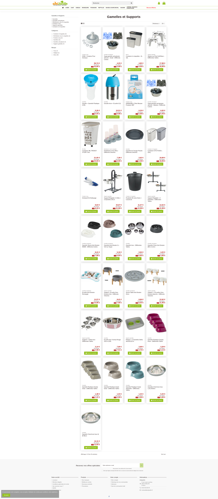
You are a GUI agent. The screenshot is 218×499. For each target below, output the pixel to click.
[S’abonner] (141, 465)
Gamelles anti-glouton (58, 20)
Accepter (6, 495)
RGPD (54, 488)
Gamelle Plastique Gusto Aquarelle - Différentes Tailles (133, 388)
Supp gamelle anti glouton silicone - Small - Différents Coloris (112, 57)
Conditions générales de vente (61, 484)
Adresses (113, 484)
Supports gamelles (58, 25)
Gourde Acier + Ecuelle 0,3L (112, 103)
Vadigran (56, 52)
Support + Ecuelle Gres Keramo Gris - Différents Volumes (111, 294)
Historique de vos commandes (119, 482)
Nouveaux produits (87, 484)
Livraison (55, 480)
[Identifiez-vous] (159, 3)
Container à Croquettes (59, 26)
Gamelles (55, 19)
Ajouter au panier (91, 69)
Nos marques (85, 480)
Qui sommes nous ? (58, 486)
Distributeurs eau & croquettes (61, 22)
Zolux (55, 54)
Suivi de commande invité (118, 486)
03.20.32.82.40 (146, 487)
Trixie (55, 51)
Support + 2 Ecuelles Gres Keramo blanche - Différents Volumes (156, 294)
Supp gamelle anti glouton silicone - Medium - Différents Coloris (156, 105)
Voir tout (163, 454)
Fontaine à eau (57, 23)
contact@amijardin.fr (147, 490)
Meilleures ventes (86, 482)
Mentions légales (57, 482)
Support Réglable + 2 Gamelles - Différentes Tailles (154, 199)
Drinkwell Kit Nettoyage (89, 198)
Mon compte (114, 480)
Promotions (85, 486)
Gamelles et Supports (58, 15)
